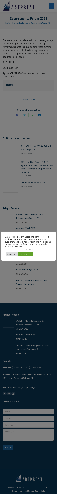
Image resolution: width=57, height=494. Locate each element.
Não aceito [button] (11, 254)
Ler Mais (28, 249)
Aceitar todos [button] (25, 254)
